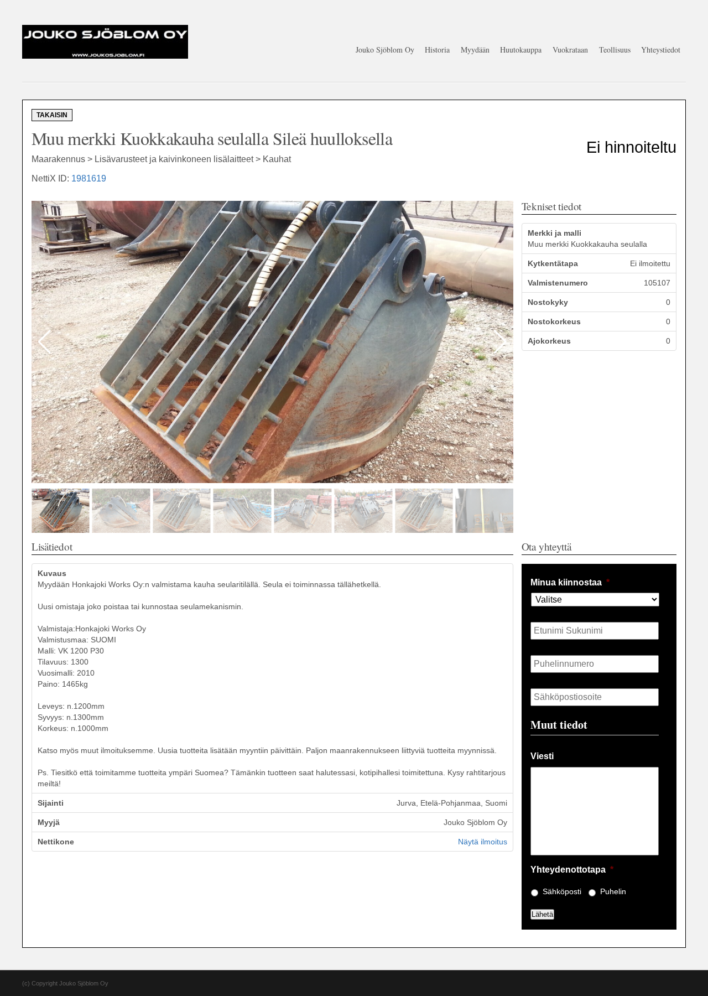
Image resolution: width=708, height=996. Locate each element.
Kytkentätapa (553, 263)
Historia (437, 49)
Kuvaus (52, 573)
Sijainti (51, 802)
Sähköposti (562, 891)
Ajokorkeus (549, 340)
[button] (500, 342)
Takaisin (52, 115)
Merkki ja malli (554, 233)
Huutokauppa (521, 49)
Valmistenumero (558, 282)
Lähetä (542, 914)
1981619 (88, 178)
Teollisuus (615, 49)
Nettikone (56, 841)
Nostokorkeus (554, 321)
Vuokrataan (570, 49)
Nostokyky (548, 302)
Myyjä (49, 822)
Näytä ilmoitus (482, 841)
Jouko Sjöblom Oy (385, 49)
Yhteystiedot (660, 49)
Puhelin (613, 891)
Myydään (475, 49)
